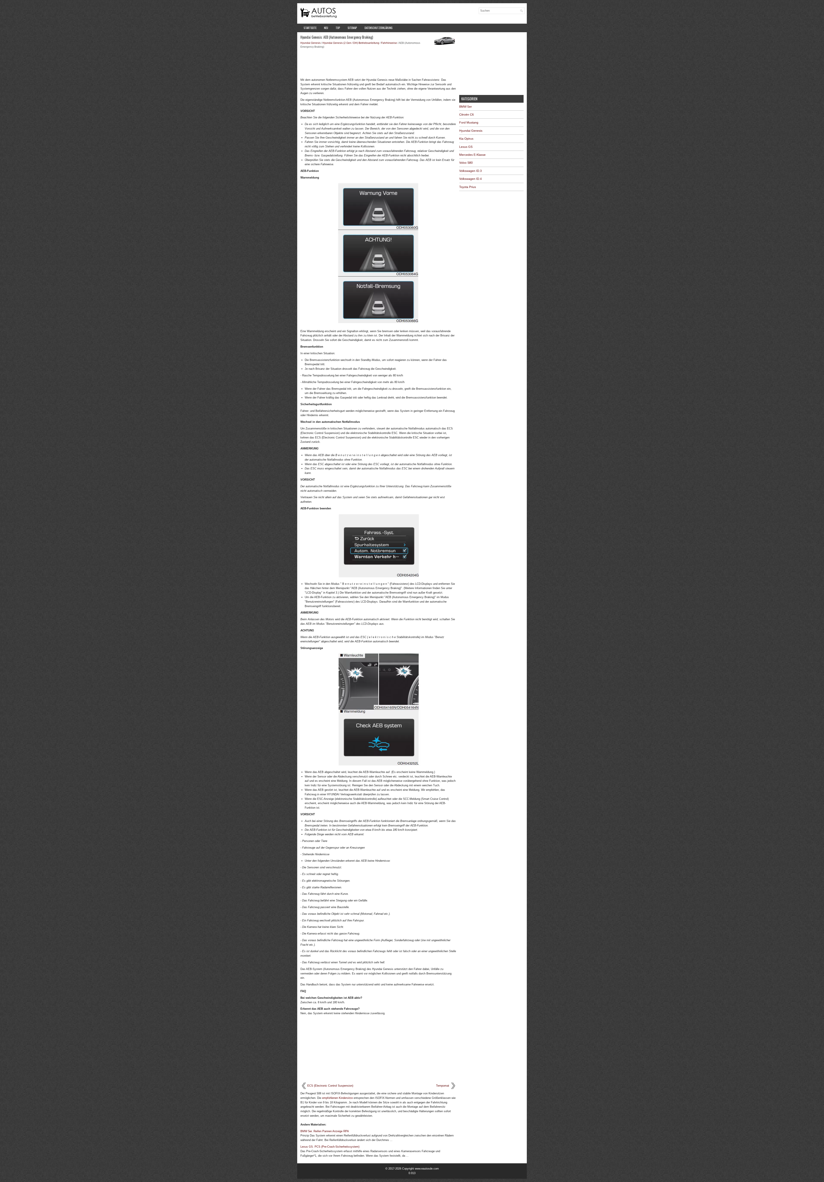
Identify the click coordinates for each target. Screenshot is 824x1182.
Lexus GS (466, 146)
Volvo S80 (466, 162)
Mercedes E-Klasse (472, 154)
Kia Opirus (466, 138)
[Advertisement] (378, 63)
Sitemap (352, 28)
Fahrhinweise (389, 42)
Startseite (310, 28)
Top (338, 28)
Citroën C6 (466, 114)
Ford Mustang (468, 122)
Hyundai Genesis (310, 42)
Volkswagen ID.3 (470, 171)
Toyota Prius (467, 187)
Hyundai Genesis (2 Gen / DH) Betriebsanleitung (351, 42)
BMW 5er (465, 106)
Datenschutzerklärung (378, 28)
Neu (326, 28)
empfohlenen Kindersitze (337, 1098)
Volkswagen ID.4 (470, 178)
